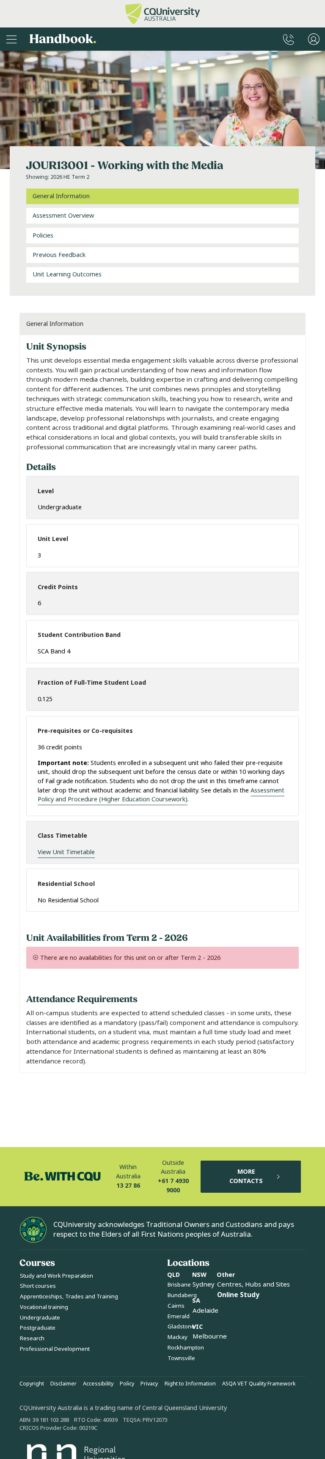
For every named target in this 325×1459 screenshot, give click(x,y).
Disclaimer (63, 1384)
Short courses (38, 1286)
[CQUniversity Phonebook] (289, 39)
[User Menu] (314, 39)
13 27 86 (128, 1185)
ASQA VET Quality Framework (259, 1384)
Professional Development (55, 1349)
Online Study (238, 1295)
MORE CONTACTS (246, 1176)
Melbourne (210, 1336)
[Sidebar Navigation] (11, 39)
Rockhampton (186, 1348)
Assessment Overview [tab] (63, 215)
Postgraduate (37, 1328)
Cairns (176, 1306)
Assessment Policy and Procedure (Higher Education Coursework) (161, 795)
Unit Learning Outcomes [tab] (67, 274)
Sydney (204, 1284)
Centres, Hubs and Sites (253, 1284)
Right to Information (190, 1384)
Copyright (31, 1384)
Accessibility (98, 1384)
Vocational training (44, 1307)
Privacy (149, 1384)
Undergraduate (40, 1318)
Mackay (177, 1337)
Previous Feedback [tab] (59, 255)
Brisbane (179, 1285)
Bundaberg (182, 1295)
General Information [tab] (61, 196)
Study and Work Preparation (56, 1276)
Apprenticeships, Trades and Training (69, 1296)
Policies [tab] (43, 235)
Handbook (62, 39)
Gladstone (181, 1326)
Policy (127, 1384)
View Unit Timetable (66, 852)
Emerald (179, 1316)
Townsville (181, 1358)
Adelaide (205, 1310)
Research (32, 1338)
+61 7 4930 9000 (173, 1186)
